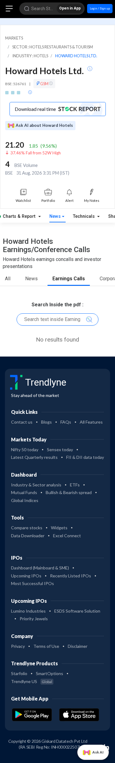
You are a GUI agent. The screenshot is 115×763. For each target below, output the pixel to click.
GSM (44, 83)
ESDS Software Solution (77, 611)
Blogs (46, 422)
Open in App (70, 8)
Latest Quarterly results (34, 457)
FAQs (65, 422)
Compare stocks (26, 527)
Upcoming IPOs (26, 575)
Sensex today (60, 449)
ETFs (75, 484)
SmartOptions (49, 673)
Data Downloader (27, 535)
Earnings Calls (68, 278)
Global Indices (24, 500)
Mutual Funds (24, 492)
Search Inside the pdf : (57, 305)
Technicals (84, 216)
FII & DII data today (85, 457)
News (55, 216)
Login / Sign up (100, 8)
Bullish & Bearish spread (69, 492)
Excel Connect (67, 535)
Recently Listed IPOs (70, 575)
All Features (91, 422)
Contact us (22, 422)
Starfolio (19, 673)
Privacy (18, 646)
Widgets (59, 527)
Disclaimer (77, 646)
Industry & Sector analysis (36, 484)
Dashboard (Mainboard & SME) (40, 567)
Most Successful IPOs (32, 583)
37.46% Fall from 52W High (35, 152)
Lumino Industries (28, 611)
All (7, 278)
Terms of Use (46, 646)
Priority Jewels (34, 618)
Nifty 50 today (24, 449)
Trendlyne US (31, 681)
